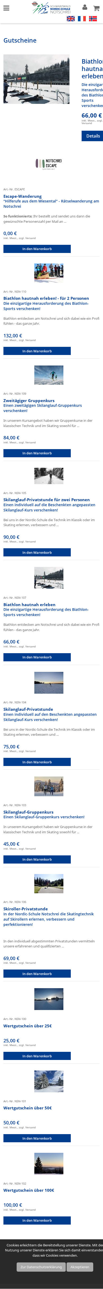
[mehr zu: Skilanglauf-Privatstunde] (48, 682)
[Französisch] (82, 18)
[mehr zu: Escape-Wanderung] (48, 165)
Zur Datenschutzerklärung (41, 1267)
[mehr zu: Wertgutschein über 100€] (48, 1163)
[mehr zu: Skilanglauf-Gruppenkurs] (48, 786)
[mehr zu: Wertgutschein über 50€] (48, 1081)
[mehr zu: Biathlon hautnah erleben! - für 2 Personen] (48, 272)
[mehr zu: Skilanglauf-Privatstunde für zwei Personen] (48, 475)
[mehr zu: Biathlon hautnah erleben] (36, 79)
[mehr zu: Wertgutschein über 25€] (48, 998)
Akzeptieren (80, 1267)
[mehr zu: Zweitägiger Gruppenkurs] (48, 374)
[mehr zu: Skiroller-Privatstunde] (48, 883)
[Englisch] (71, 18)
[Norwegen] (93, 18)
